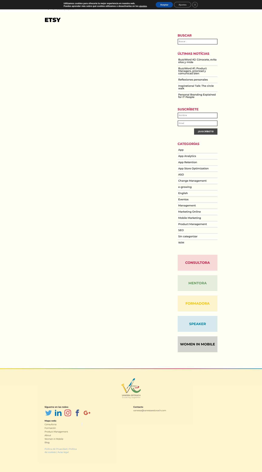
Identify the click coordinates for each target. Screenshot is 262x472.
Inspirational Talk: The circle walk (196, 87)
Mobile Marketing (189, 218)
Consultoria (50, 424)
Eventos (183, 199)
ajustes (143, 6)
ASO (181, 174)
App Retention (187, 162)
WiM (181, 242)
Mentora (197, 283)
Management (187, 205)
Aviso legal (63, 452)
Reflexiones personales (193, 79)
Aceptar (164, 4)
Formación (50, 428)
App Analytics (187, 156)
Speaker (197, 324)
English (183, 193)
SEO (181, 230)
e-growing (185, 187)
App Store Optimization (193, 168)
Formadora (197, 303)
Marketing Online (189, 211)
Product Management (192, 224)
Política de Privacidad (56, 449)
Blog (47, 442)
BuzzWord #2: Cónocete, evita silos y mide (197, 61)
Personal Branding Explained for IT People (197, 96)
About (48, 435)
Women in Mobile (54, 439)
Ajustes (182, 4)
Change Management (192, 180)
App (181, 149)
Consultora (197, 262)
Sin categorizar (188, 236)
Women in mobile (197, 344)
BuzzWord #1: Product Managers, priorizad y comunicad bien (192, 71)
